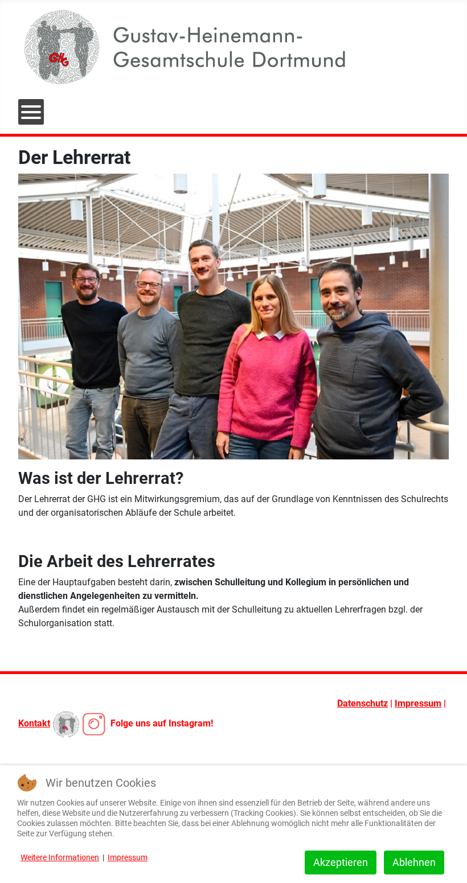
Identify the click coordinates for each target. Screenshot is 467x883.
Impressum (418, 703)
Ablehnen (414, 862)
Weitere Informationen (60, 857)
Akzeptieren (340, 862)
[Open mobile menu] (31, 112)
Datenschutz (362, 703)
